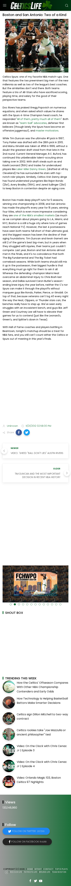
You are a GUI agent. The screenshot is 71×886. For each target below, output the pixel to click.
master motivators (47, 130)
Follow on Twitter (28, 831)
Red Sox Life (16, 872)
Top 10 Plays (61, 869)
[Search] (66, 5)
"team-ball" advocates (33, 123)
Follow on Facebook (29, 841)
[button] (19, 432)
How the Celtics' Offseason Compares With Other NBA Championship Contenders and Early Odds (42, 687)
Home (30, 869)
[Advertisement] (35, 383)
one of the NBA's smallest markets (34, 215)
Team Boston (59, 872)
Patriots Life (30, 872)
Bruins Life (44, 872)
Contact (48, 869)
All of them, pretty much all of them (39, 119)
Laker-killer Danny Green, (31, 169)
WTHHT (38, 869)
